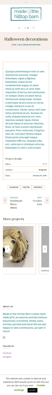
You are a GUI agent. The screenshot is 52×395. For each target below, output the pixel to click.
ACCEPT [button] (32, 390)
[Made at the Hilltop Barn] (26, 14)
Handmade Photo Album (16, 204)
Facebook (14, 187)
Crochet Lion (37, 202)
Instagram (7, 357)
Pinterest (38, 187)
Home (14, 45)
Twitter (26, 187)
